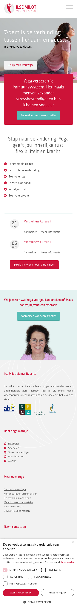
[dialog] (38, 573)
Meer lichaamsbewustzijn (18, 502)
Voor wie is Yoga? (14, 506)
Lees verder (67, 562)
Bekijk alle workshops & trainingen (34, 264)
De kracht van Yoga (15, 489)
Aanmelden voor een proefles (38, 115)
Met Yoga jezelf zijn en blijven (20, 493)
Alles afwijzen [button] (58, 592)
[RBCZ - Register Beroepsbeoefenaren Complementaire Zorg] (32, 414)
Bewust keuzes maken (17, 510)
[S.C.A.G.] (53, 411)
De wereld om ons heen (17, 498)
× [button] (72, 542)
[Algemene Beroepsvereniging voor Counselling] (9, 410)
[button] (38, 602)
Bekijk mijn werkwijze (21, 65)
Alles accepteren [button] (20, 592)
